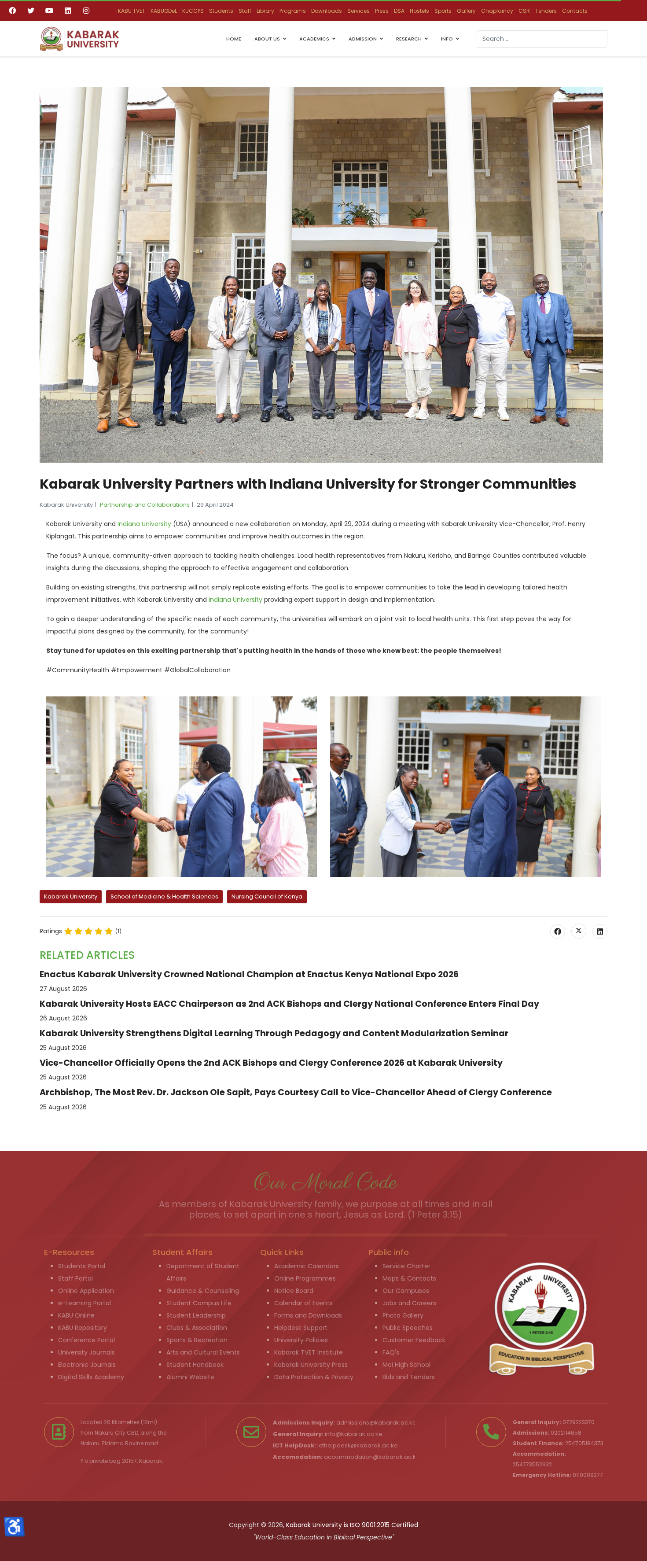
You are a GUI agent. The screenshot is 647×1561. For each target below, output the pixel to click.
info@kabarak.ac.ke (353, 1434)
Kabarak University (70, 896)
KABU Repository (82, 1327)
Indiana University (143, 523)
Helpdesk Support (300, 1327)
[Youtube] (49, 11)
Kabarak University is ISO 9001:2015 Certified (352, 1525)
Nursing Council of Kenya (267, 896)
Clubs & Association (196, 1327)
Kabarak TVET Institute (308, 1352)
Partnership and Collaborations (145, 505)
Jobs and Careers (409, 1303)
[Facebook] (12, 11)
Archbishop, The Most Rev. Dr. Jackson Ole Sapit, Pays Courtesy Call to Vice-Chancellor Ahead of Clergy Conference (296, 1092)
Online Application (86, 1290)
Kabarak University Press (311, 1364)
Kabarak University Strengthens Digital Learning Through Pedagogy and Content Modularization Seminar (274, 1033)
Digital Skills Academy (91, 1377)
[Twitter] (31, 11)
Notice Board (293, 1290)
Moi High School (406, 1364)
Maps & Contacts (409, 1278)
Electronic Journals (87, 1364)
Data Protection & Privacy (313, 1377)
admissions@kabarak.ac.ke (376, 1422)
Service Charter (406, 1266)
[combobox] (542, 39)
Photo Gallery (402, 1315)
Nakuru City (110, 1432)
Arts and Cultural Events (203, 1352)
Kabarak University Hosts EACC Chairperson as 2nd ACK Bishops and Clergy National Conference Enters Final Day (289, 1004)
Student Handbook (195, 1364)
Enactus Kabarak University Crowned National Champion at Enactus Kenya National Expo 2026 (249, 974)
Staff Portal (75, 1278)
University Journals (86, 1352)
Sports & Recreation (197, 1340)
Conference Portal (86, 1340)
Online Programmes (305, 1278)
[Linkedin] (68, 11)
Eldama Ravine (122, 1443)
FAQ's (390, 1352)
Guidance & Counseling (202, 1290)
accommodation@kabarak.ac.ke (372, 1457)
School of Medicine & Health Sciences (164, 896)
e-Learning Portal (84, 1303)
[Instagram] (86, 11)
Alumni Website (190, 1377)
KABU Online (76, 1315)
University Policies (301, 1340)
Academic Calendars (306, 1266)
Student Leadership (196, 1315)
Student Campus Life (199, 1303)
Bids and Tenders (408, 1377)
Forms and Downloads (308, 1315)
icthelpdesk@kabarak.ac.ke (357, 1445)
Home (233, 38)
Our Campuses (405, 1290)
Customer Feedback (413, 1340)
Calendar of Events (303, 1303)
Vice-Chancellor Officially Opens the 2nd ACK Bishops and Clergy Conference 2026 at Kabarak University (271, 1063)
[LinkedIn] (599, 931)
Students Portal (81, 1266)
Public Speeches (407, 1327)
